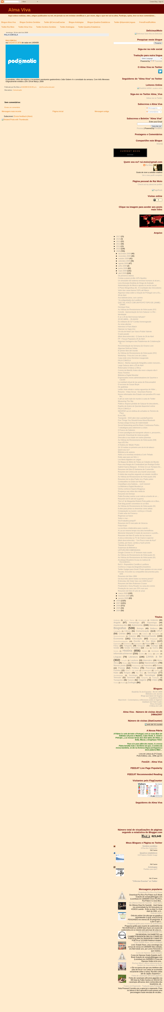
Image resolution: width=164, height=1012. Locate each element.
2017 (118, 236)
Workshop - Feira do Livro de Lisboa (132, 356)
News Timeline (124, 373)
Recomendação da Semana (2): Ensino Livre (136, 346)
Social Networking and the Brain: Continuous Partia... (139, 425)
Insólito (141, 654)
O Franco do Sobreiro (126, 430)
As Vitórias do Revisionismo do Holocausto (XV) (137, 309)
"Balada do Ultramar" (126, 545)
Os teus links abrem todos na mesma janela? (135, 579)
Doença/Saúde (148, 636)
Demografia (155, 634)
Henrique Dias (123, 307)
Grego (147, 648)
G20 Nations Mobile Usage (147, 855)
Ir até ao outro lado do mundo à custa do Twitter (136, 399)
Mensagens (152, 108)
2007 (118, 603)
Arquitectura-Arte (120, 625)
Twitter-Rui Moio (7, 27)
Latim (157, 654)
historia (116, 651)
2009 (118, 251)
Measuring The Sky (125, 401)
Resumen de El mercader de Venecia (132, 523)
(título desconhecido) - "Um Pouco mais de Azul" (137, 540)
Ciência (127, 631)
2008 (118, 601)
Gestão (116, 648)
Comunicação (17, 90)
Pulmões (117, 670)
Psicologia (151, 668)
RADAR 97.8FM (14, 43)
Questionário (146, 670)
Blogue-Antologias (76, 22)
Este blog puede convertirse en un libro (133, 504)
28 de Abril (122, 295)
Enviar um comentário (12, 107)
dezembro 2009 (124, 254)
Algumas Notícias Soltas (127, 348)
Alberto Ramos (129, 620)
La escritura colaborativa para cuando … (134, 528)
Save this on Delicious (153, 34)
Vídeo (155, 680)
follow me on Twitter (154, 98)
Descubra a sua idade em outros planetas (134, 437)
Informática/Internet (123, 653)
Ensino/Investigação (121, 641)
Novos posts (120, 665)
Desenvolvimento (119, 636)
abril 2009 (122, 273)
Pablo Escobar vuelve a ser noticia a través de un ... (138, 496)
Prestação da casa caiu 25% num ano (133, 588)
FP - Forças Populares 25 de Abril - (132, 339)
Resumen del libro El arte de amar (131, 591)
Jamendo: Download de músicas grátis (133, 435)
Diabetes (132, 636)
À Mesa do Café (155, 706)
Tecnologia (150, 675)
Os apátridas (123, 387)
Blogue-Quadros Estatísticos (98, 22)
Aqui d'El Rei (123, 442)
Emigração (154, 639)
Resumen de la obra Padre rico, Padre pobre (135, 479)
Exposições (138, 644)
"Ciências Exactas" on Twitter (144, 881)
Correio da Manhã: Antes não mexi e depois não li (137, 370)
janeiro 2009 (123, 598)
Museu (124, 663)
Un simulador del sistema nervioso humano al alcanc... (139, 281)
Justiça (149, 654)
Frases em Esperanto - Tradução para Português (143, 986)
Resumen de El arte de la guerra (131, 499)
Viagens (142, 680)
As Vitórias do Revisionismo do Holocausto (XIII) (137, 440)
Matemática (147, 660)
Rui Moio (149, 165)
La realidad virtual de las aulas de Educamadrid (137, 382)
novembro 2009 (124, 256)
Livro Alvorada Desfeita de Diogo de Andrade (136, 283)
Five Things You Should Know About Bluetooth (136, 420)
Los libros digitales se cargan (129, 459)
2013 (118, 241)
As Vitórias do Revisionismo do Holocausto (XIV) (137, 353)
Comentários (153, 112)
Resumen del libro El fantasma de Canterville (136, 469)
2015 (118, 239)
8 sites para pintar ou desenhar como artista (135, 509)
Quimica (157, 670)
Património (148, 665)
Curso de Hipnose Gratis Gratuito (149, 953)
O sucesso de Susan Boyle (128, 384)
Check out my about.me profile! (150, 184)
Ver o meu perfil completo (152, 175)
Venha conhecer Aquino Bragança (131, 489)
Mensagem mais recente (11, 111)
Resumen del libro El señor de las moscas (134, 535)
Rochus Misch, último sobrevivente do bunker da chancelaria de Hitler (147, 964)
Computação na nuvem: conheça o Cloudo (135, 511)
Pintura (159, 665)
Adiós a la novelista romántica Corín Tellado (135, 455)
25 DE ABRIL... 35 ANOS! (128, 319)
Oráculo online (156, 913)
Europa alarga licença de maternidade (133, 423)
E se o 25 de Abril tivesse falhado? (131, 317)
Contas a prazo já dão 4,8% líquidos (132, 278)
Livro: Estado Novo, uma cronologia (148, 942)
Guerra (155, 648)
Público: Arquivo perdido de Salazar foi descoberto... (138, 404)
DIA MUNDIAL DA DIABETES (150, 932)
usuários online (157, 88)
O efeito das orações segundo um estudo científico (138, 474)
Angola (117, 622)
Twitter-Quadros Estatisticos (89, 27)
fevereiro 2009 (124, 596)
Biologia (140, 628)
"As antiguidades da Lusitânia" (130, 300)
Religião (127, 673)
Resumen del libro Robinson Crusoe (132, 583)
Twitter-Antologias (67, 27)
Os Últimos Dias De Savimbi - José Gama (145, 903)
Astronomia (137, 625)
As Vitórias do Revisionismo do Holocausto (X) (136, 555)
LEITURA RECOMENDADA (129, 550)
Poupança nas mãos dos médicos (131, 491)
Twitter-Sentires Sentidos (46, 27)
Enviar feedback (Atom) (23, 116)
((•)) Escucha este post (46, 87)
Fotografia (128, 646)
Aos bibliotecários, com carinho (130, 298)
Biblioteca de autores (126, 452)
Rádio (116, 673)
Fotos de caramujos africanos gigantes (147, 976)
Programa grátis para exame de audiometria (145, 924)
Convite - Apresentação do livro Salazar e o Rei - (137, 312)
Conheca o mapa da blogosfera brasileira (134, 567)
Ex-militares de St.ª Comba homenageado (134, 322)
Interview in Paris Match (127, 327)
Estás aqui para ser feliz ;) (128, 457)
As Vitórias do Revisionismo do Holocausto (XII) (137, 477)
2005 (118, 608)
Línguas (117, 657)
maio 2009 (122, 271)
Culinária (135, 634)
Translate (158, 61)
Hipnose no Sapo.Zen (126, 329)
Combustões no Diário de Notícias (131, 482)
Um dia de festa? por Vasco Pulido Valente (135, 331)
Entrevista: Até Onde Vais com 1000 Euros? (135, 581)
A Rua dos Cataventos (149, 848)
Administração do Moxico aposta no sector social (137, 285)
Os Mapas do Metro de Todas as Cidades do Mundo (138, 462)
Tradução (155, 678)
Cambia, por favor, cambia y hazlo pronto (134, 543)
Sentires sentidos (149, 846)
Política (135, 668)
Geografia (141, 646)
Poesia (121, 668)
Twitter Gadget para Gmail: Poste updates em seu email (140, 569)
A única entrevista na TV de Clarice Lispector (136, 538)
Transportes (118, 680)
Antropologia (134, 623)
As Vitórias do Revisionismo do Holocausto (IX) (136, 557)
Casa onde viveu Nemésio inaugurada (133, 358)
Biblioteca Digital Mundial (128, 375)
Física (116, 646)
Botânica (153, 628)
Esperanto (117, 644)
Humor (144, 651)
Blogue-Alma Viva (8, 22)
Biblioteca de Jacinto (154, 694)
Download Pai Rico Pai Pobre (150, 892)
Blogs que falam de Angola (151, 696)
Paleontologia (136, 665)
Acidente (117, 620)
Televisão (117, 678)
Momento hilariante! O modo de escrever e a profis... (138, 533)
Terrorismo (131, 678)
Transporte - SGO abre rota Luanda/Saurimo (135, 418)
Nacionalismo (151, 663)
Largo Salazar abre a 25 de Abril (130, 365)
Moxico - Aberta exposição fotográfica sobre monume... (139, 363)
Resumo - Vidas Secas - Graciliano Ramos (135, 392)
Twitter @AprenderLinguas (124, 22)
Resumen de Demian (126, 494)
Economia (118, 638)
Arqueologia (152, 623)
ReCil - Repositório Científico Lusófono (133, 564)
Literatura (133, 657)
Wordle (123, 683)
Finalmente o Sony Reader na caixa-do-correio (136, 586)
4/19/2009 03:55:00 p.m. (29, 87)
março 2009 (123, 593)
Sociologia (133, 675)
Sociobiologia (118, 675)
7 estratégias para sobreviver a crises (132, 428)
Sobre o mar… (123, 518)
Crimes (122, 633)
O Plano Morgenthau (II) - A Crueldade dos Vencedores (139, 288)
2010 (118, 249)
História (127, 650)
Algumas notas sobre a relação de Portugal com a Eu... (139, 293)
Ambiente (154, 620)
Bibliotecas (153, 625)
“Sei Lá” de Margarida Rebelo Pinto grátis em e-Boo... (139, 501)
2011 (118, 246)
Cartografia (117, 631)
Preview (140, 128)
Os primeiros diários (126, 276)
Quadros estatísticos (148, 853)
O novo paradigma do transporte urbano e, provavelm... (139, 433)
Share (159, 144)
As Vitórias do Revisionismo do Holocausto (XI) (136, 506)
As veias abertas (124, 324)
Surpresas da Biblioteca (127, 548)
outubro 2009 (123, 258)
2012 (118, 244)
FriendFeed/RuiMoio (147, 22)
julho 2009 (122, 266)
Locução (124, 660)
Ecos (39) (122, 415)
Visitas (116, 683)
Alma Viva (19, 9)
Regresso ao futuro (125, 516)
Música (134, 663)
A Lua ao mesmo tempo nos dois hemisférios (135, 531)
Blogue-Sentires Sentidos (30, 22)
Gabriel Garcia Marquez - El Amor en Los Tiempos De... (140, 467)
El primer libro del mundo (128, 351)
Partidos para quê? (150, 869)
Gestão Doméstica (132, 648)
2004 (118, 610)
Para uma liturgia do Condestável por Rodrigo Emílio (139, 464)
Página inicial (58, 111)
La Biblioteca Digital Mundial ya (130, 486)
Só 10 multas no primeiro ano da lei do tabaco (136, 447)
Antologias (152, 867)
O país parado (123, 334)
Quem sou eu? (124, 450)
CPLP (159, 631)
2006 (118, 606)
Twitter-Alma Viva (25, 27)
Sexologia (152, 672)
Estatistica (127, 644)
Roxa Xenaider (156, 704)
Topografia (144, 678)
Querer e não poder (132, 670)
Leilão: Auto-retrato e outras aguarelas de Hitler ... (137, 389)
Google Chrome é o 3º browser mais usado (135, 553)
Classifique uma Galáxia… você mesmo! (134, 484)
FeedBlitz (158, 128)
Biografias (120, 628)
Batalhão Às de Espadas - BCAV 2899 (147, 692)
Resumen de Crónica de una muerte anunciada (136, 472)
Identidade (122, 314)
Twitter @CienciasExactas (54, 22)
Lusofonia (134, 660)
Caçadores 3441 (155, 698)
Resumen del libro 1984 (127, 576)
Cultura (145, 634)
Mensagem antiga (102, 111)
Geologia (154, 646)
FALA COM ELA (11, 35)
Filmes (147, 644)
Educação (137, 638)
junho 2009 (123, 268)
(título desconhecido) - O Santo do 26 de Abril (136, 336)
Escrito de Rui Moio (145, 641)
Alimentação (142, 620)
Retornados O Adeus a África (129, 368)
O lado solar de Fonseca (127, 513)
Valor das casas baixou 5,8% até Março (133, 290)
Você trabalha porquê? (127, 521)
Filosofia (157, 644)
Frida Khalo (122, 526)
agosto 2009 (123, 263)
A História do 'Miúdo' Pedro (128, 445)
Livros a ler (154, 656)
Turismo (131, 680)
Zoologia (132, 682)
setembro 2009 (124, 261)
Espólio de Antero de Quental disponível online (136, 406)
